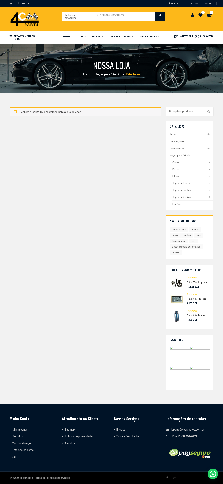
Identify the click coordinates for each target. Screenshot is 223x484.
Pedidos (17, 436)
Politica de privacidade (79, 436)
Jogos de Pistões (181, 197)
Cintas (175, 162)
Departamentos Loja (24, 37)
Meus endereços (22, 443)
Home (66, 36)
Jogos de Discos (181, 183)
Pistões (176, 204)
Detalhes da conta (23, 450)
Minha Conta (148, 36)
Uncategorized (178, 141)
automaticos (179, 229)
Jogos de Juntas (181, 190)
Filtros (175, 176)
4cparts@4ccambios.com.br (187, 429)
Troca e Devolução (127, 436)
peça (193, 241)
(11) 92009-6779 (204, 36)
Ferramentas (177, 148)
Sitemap (70, 429)
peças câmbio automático (186, 246)
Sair (14, 456)
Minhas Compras (122, 36)
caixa (175, 235)
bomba (195, 229)
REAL (24, 3)
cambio (187, 235)
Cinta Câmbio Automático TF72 (204, 315)
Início (86, 74)
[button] (213, 474)
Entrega (120, 429)
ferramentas (179, 241)
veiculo (176, 252)
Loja (80, 36)
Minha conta (19, 429)
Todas (173, 134)
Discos (176, 169)
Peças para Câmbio (108, 74)
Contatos (97, 36)
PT (11, 3)
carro (198, 235)
